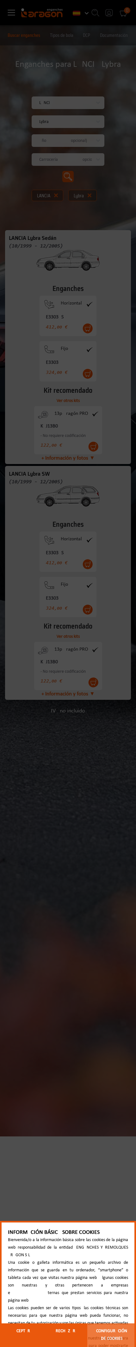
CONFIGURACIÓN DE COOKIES (111, 1335)
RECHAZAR (65, 1331)
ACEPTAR (22, 1331)
